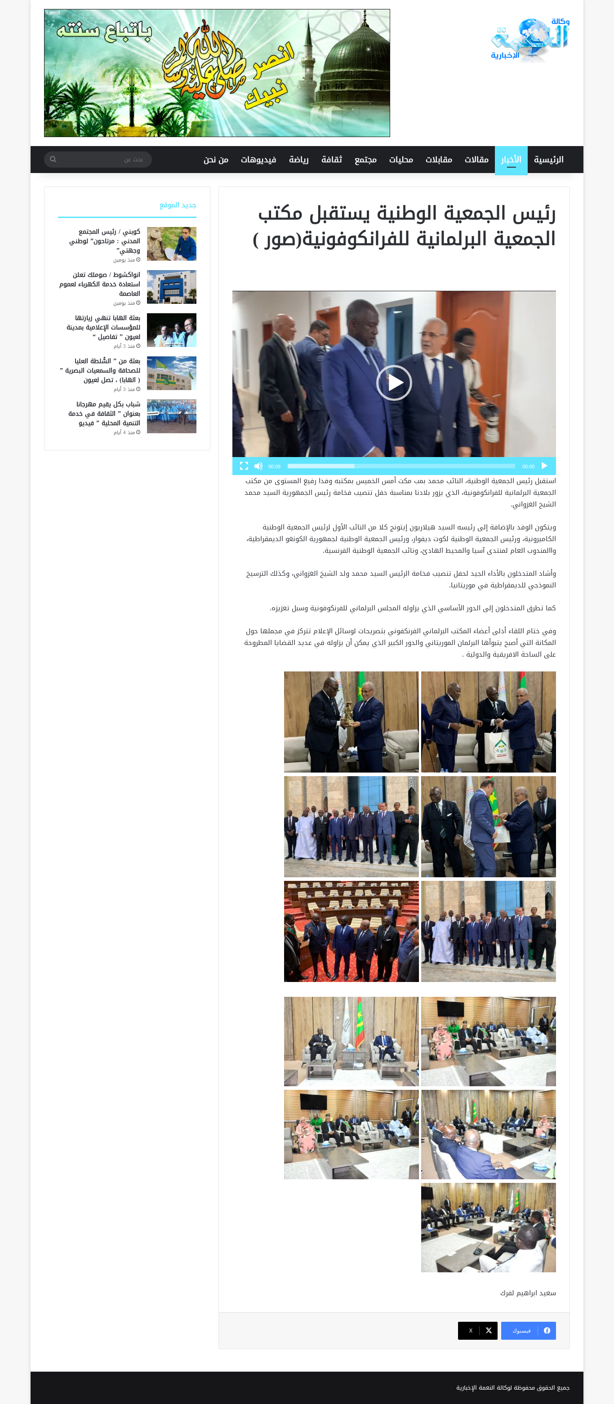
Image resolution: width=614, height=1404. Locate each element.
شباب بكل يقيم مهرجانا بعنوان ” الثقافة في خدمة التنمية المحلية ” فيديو (104, 413)
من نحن (216, 159)
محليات (401, 159)
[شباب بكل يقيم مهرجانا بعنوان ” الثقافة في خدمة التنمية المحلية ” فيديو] (171, 416)
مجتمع (366, 159)
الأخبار (511, 159)
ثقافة (331, 159)
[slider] (401, 466)
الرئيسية (549, 159)
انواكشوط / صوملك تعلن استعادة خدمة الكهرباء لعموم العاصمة (99, 284)
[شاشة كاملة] (244, 466)
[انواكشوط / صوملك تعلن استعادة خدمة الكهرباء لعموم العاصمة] (171, 287)
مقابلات (439, 159)
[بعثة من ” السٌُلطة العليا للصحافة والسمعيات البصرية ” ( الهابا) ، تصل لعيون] (171, 373)
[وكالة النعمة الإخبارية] (529, 40)
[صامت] (258, 466)
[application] (394, 383)
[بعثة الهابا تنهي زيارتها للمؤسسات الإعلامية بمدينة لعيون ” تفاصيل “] (171, 330)
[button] (394, 383)
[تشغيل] (544, 466)
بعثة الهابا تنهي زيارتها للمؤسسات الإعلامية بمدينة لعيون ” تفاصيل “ (103, 327)
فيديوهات (258, 159)
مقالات (477, 159)
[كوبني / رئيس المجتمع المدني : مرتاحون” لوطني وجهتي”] (171, 244)
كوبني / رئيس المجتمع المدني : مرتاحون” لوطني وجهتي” (104, 241)
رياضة (299, 159)
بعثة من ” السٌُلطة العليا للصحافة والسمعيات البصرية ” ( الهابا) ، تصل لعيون (100, 370)
